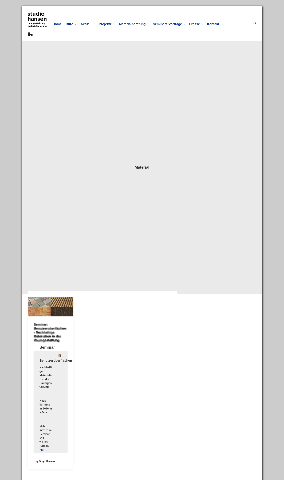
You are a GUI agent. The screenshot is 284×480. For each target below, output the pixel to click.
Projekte (105, 24)
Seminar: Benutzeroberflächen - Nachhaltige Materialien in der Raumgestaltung (50, 332)
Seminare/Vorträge (167, 24)
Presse (194, 24)
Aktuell (86, 24)
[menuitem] (57, 24)
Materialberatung (132, 24)
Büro (69, 24)
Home (57, 24)
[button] (254, 23)
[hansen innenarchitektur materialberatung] (37, 24)
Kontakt (213, 24)
